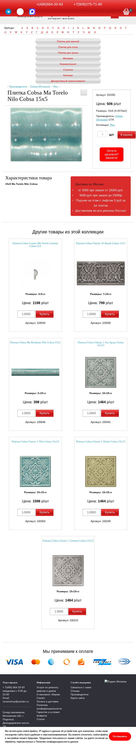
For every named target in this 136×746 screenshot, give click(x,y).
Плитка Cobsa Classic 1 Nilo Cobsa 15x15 (35, 441)
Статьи (41, 719)
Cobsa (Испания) (40, 86)
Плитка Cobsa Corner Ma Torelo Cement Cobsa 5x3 (35, 245)
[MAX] (32, 11)
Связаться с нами (81, 687)
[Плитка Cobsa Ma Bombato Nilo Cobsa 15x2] (35, 372)
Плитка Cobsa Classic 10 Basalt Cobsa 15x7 (100, 243)
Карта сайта (78, 698)
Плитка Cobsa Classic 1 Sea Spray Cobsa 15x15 (101, 344)
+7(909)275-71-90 (87, 4)
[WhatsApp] (20, 11)
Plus (55, 86)
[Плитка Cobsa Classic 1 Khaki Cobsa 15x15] (101, 471)
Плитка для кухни (68, 52)
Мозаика (68, 58)
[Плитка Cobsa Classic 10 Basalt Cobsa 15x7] (101, 273)
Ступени (68, 69)
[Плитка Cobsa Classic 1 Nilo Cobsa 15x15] (35, 471)
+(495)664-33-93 (49, 4)
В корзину (127, 134)
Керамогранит (68, 64)
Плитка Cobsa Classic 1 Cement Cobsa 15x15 (68, 540)
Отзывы (75, 690)
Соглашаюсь (120, 736)
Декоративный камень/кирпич (68, 81)
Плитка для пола (68, 47)
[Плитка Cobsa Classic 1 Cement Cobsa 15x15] (68, 570)
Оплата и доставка (47, 701)
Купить (44, 314)
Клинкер (68, 75)
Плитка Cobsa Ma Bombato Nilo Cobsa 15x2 (35, 342)
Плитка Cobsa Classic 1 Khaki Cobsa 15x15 (100, 441)
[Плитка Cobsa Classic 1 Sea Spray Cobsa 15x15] (101, 372)
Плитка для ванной (68, 41)
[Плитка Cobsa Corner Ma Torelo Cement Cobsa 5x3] (35, 273)
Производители (18, 86)
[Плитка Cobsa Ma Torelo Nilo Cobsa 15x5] (46, 134)
